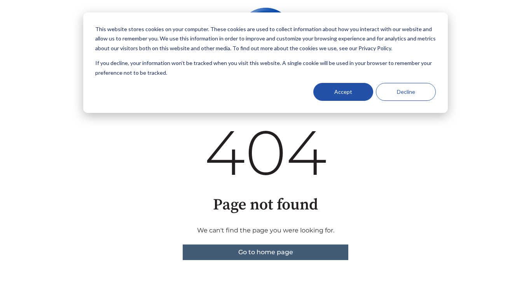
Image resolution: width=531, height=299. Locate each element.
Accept (343, 91)
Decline (406, 91)
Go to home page (265, 252)
